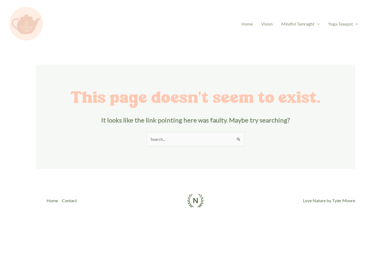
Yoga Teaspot (340, 23)
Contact (69, 200)
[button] (317, 24)
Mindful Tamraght (297, 23)
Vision (267, 23)
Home (247, 23)
